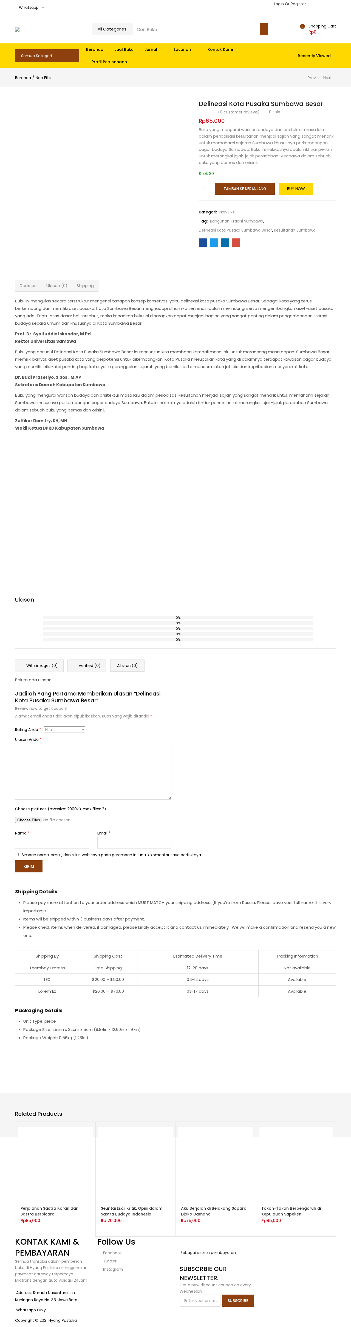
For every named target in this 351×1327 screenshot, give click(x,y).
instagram (112, 1269)
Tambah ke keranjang (244, 188)
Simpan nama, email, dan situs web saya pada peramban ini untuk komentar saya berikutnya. (112, 855)
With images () (41, 665)
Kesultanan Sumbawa (295, 230)
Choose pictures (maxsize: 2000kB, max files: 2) (60, 809)
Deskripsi (28, 285)
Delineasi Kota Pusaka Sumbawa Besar (235, 230)
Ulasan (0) (56, 285)
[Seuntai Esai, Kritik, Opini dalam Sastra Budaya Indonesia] (135, 1164)
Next (327, 77)
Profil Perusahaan (109, 62)
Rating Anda (28, 729)
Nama (22, 833)
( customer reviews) (239, 112)
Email (104, 833)
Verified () (89, 665)
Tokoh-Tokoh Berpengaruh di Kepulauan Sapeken (291, 1211)
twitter (109, 1261)
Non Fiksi (44, 77)
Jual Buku (124, 49)
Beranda (94, 49)
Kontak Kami (220, 49)
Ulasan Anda (28, 739)
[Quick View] (70, 1197)
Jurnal (151, 49)
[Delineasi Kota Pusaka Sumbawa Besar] (203, 242)
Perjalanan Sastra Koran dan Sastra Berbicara (49, 1211)
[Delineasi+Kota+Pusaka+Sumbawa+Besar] (214, 242)
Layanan (183, 49)
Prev (312, 77)
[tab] (28, 286)
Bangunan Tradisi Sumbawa (236, 221)
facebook (112, 1253)
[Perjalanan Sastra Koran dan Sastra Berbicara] (55, 1164)
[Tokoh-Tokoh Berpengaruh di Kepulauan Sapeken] (296, 1164)
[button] (319, 29)
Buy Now (296, 188)
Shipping (85, 285)
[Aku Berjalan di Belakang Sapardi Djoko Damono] (215, 1164)
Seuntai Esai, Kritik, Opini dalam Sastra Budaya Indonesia (131, 1211)
